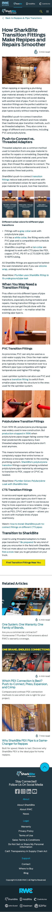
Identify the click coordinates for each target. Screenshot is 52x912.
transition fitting (20, 379)
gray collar (25, 231)
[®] (18, 3)
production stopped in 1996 (16, 433)
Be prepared (26, 542)
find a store (8, 552)
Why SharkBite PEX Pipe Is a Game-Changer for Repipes (25, 742)
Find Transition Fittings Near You (23, 562)
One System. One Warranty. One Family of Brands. (22, 626)
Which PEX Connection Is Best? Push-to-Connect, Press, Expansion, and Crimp (25, 684)
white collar (21, 237)
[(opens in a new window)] (30, 3)
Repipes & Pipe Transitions (23, 18)
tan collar (38, 247)
